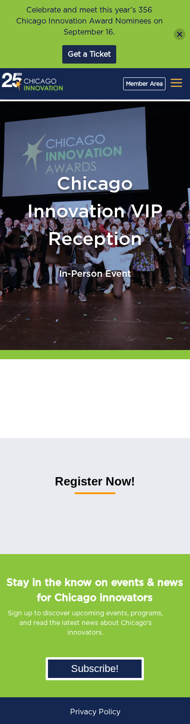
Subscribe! (95, 668)
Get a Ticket (89, 54)
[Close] (179, 34)
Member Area (144, 84)
